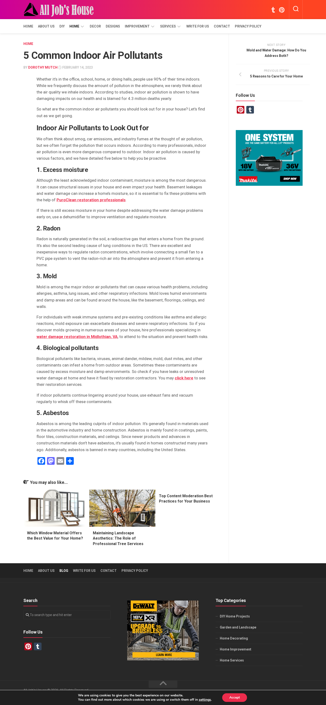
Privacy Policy (248, 26)
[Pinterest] (281, 10)
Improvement (137, 26)
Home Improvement (235, 649)
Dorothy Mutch (43, 67)
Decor (95, 26)
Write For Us (197, 26)
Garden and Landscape (238, 627)
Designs (113, 26)
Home (28, 26)
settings (205, 700)
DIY (62, 26)
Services (168, 26)
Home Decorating (234, 638)
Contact (222, 26)
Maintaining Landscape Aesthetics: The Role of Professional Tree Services (118, 538)
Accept (234, 697)
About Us (46, 26)
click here (184, 378)
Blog (63, 571)
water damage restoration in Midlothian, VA (77, 336)
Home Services (232, 660)
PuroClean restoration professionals (91, 199)
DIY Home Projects (235, 616)
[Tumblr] (273, 10)
